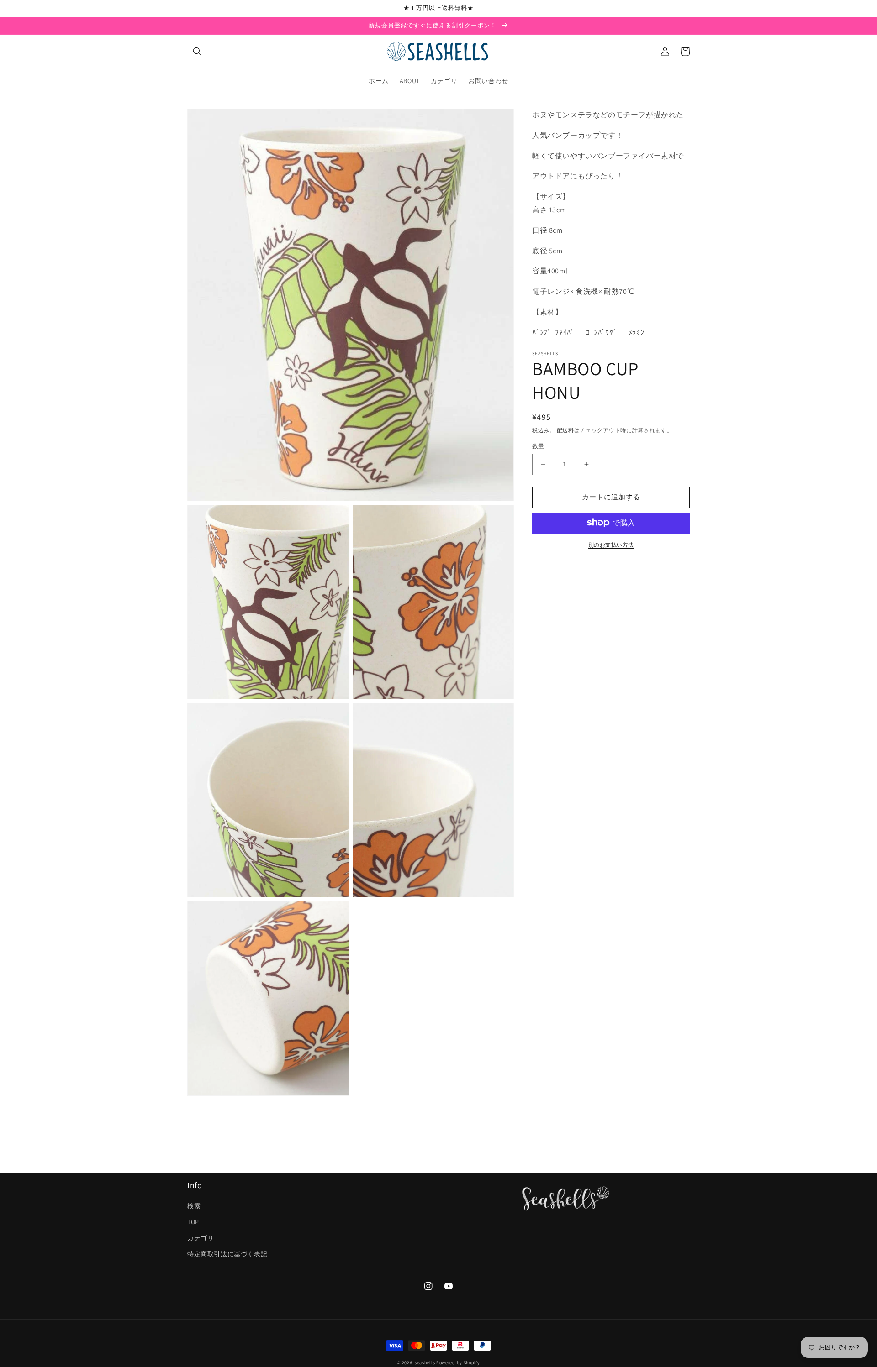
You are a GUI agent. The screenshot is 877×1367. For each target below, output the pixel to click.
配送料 (565, 430)
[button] (197, 52)
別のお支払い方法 (611, 544)
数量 (538, 446)
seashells (425, 1363)
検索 (194, 1206)
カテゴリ (200, 1238)
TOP (193, 1222)
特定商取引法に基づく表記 (227, 1254)
